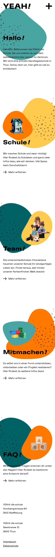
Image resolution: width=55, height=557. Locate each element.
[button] (49, 6)
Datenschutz (10, 545)
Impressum (9, 541)
